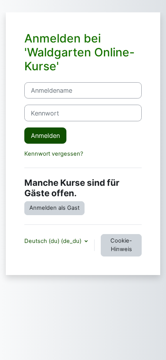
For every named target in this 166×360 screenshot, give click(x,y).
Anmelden (45, 135)
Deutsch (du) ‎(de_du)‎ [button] (53, 241)
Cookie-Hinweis (121, 245)
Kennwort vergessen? (53, 153)
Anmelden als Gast (54, 207)
